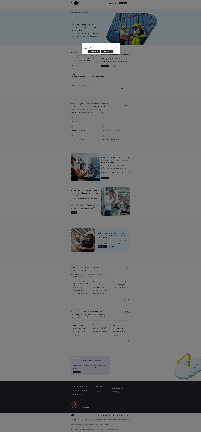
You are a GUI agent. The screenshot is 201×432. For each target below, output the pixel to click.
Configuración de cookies (94, 51)
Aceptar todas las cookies (107, 51)
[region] (101, 48)
